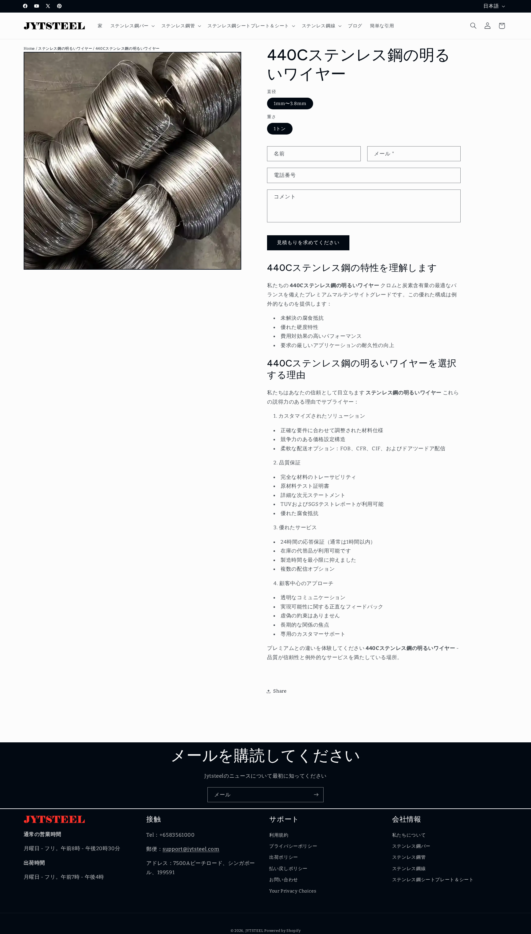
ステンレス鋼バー (411, 846)
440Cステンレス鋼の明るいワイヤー (128, 48)
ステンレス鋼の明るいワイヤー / (67, 48)
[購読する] (316, 794)
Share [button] (279, 691)
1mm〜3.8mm (290, 103)
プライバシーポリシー (293, 846)
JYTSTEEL (254, 930)
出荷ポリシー (283, 857)
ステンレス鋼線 (409, 868)
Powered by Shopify (282, 930)
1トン (280, 128)
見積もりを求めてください (308, 242)
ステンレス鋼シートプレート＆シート (433, 879)
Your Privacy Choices (293, 890)
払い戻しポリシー (288, 868)
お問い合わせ (283, 879)
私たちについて (409, 835)
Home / (31, 48)
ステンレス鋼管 (409, 857)
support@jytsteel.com (191, 849)
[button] (131, 26)
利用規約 (279, 835)
